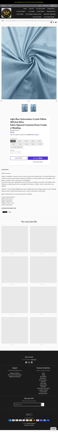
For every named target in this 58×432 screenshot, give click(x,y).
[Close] (50, 204)
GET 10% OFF (29, 224)
